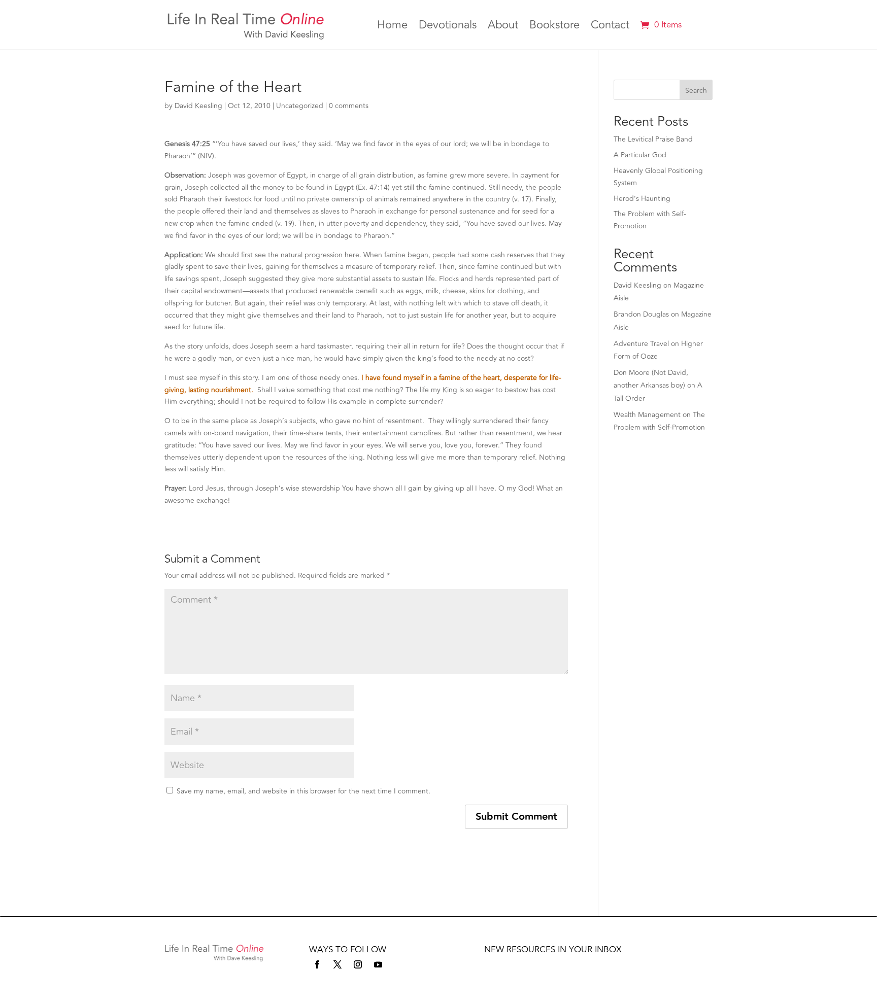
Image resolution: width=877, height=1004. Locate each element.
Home (392, 26)
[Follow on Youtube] (378, 964)
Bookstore (554, 26)
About (503, 26)
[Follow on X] (337, 964)
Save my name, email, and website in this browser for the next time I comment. (303, 791)
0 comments (348, 105)
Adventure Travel (641, 343)
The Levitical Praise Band (653, 139)
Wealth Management (647, 414)
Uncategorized (299, 105)
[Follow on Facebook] (317, 964)
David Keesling (198, 105)
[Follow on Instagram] (358, 964)
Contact (610, 26)
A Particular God (640, 155)
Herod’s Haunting (642, 198)
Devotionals (448, 26)
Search (696, 90)
